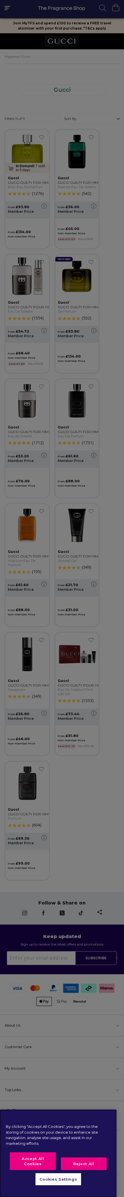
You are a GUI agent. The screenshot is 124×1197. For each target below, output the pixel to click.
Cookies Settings (58, 1179)
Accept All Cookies (33, 1161)
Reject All (83, 1163)
